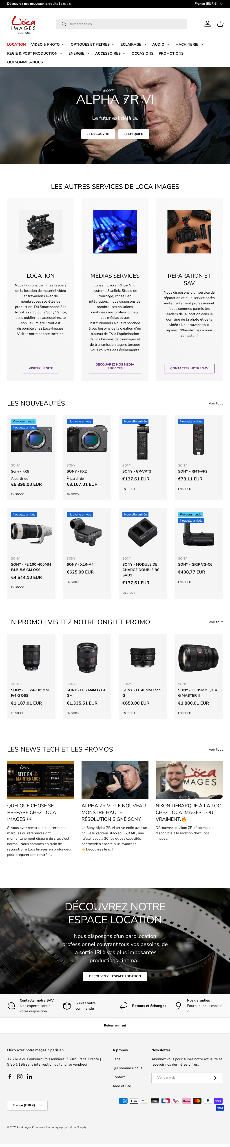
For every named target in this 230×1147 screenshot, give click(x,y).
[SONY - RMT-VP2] (198, 439)
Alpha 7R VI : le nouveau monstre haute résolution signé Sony (114, 812)
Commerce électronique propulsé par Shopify (59, 1127)
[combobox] (121, 24)
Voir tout (216, 403)
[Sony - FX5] (31, 439)
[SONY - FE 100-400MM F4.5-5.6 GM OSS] (31, 532)
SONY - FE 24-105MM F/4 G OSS (30, 693)
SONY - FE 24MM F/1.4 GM (86, 693)
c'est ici (66, 3)
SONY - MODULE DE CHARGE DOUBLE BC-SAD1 (141, 570)
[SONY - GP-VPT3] (142, 439)
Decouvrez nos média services (115, 366)
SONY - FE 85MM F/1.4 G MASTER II (197, 693)
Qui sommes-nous (127, 1068)
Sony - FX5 (20, 471)
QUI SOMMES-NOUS (25, 62)
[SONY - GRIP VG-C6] (198, 532)
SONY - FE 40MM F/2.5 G (141, 693)
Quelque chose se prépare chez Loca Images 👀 (31, 812)
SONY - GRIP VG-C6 (195, 564)
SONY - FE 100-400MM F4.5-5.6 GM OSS (31, 567)
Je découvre (98, 134)
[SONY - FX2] (87, 439)
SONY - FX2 (77, 471)
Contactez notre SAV (189, 368)
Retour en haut (115, 1025)
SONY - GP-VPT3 (136, 471)
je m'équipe (133, 134)
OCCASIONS (142, 53)
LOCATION (16, 44)
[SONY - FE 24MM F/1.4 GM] (87, 657)
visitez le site (41, 368)
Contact (119, 1077)
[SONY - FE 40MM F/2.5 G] (142, 657)
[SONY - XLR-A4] (87, 532)
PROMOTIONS (171, 53)
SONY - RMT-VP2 (193, 471)
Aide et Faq (122, 1086)
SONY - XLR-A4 (80, 564)
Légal (117, 1059)
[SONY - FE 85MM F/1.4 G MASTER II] (198, 657)
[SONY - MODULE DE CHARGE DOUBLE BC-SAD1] (142, 532)
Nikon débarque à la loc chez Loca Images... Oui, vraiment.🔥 (188, 812)
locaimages (24, 1127)
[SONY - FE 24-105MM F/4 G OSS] (31, 657)
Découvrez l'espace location (115, 976)
